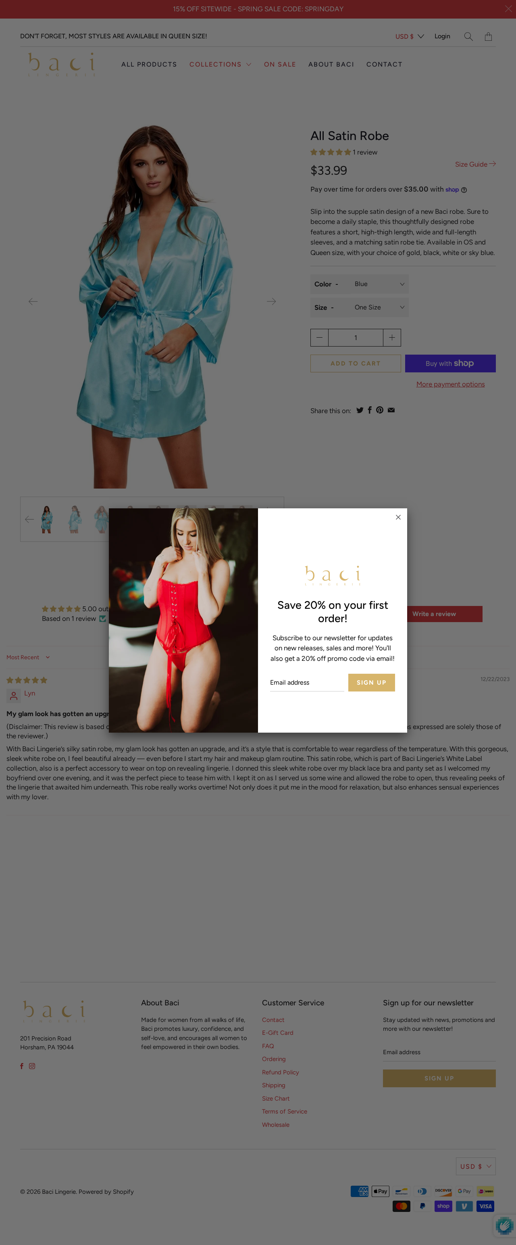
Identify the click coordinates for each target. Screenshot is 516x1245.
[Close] (398, 517)
